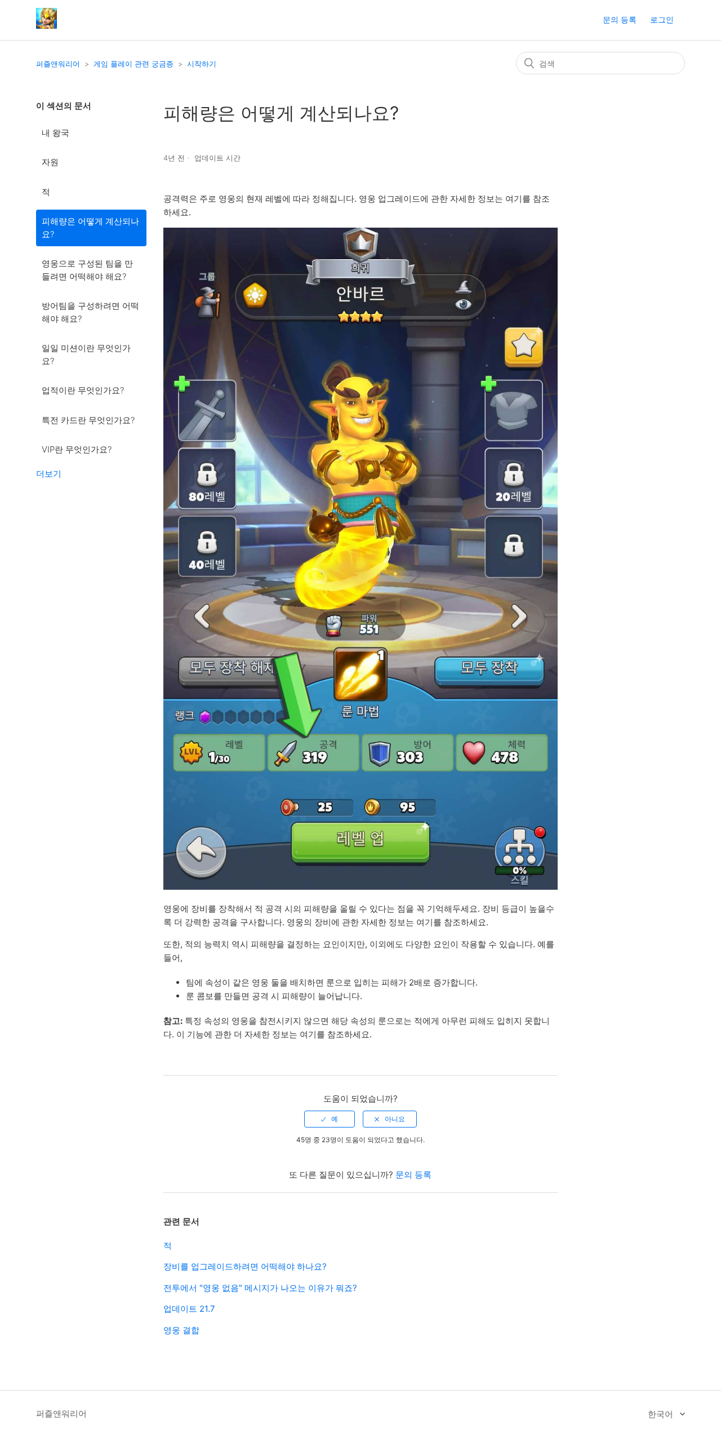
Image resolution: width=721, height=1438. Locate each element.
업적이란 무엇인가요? (83, 390)
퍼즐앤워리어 (58, 63)
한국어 (661, 1414)
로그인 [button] (662, 19)
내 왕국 (55, 132)
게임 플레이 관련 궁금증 (133, 63)
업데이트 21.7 (189, 1308)
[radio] (329, 1119)
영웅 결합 (181, 1330)
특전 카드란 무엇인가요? (88, 420)
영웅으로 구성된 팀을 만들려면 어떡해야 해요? (87, 270)
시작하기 (201, 63)
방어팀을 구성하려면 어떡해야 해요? (90, 312)
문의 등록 (620, 19)
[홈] (46, 25)
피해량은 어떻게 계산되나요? (90, 227)
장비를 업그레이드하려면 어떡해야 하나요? (245, 1266)
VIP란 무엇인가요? (77, 449)
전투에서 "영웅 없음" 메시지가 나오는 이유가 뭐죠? (260, 1287)
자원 (50, 162)
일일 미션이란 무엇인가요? (86, 354)
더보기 (48, 473)
